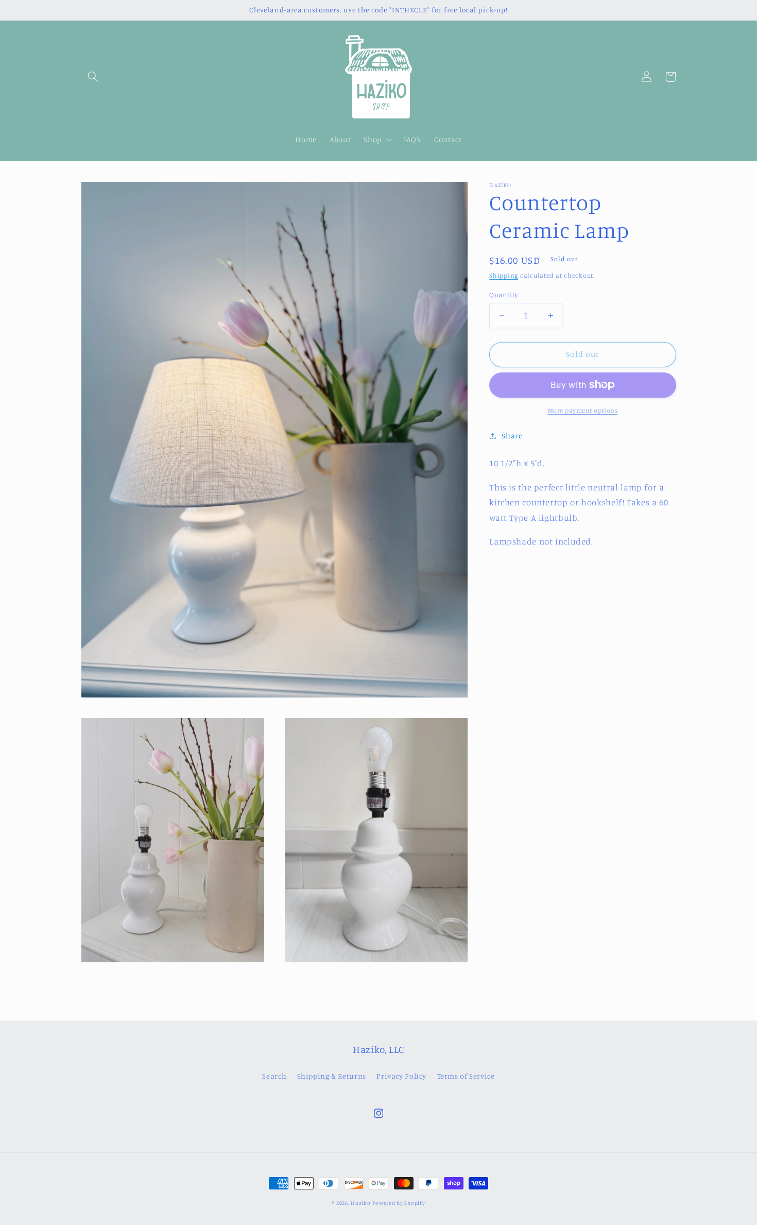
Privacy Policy (401, 1075)
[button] (93, 77)
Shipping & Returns (331, 1075)
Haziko (360, 1203)
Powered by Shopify (398, 1203)
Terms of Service (466, 1075)
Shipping (503, 275)
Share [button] (512, 435)
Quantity (503, 294)
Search (274, 1075)
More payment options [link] (583, 410)
